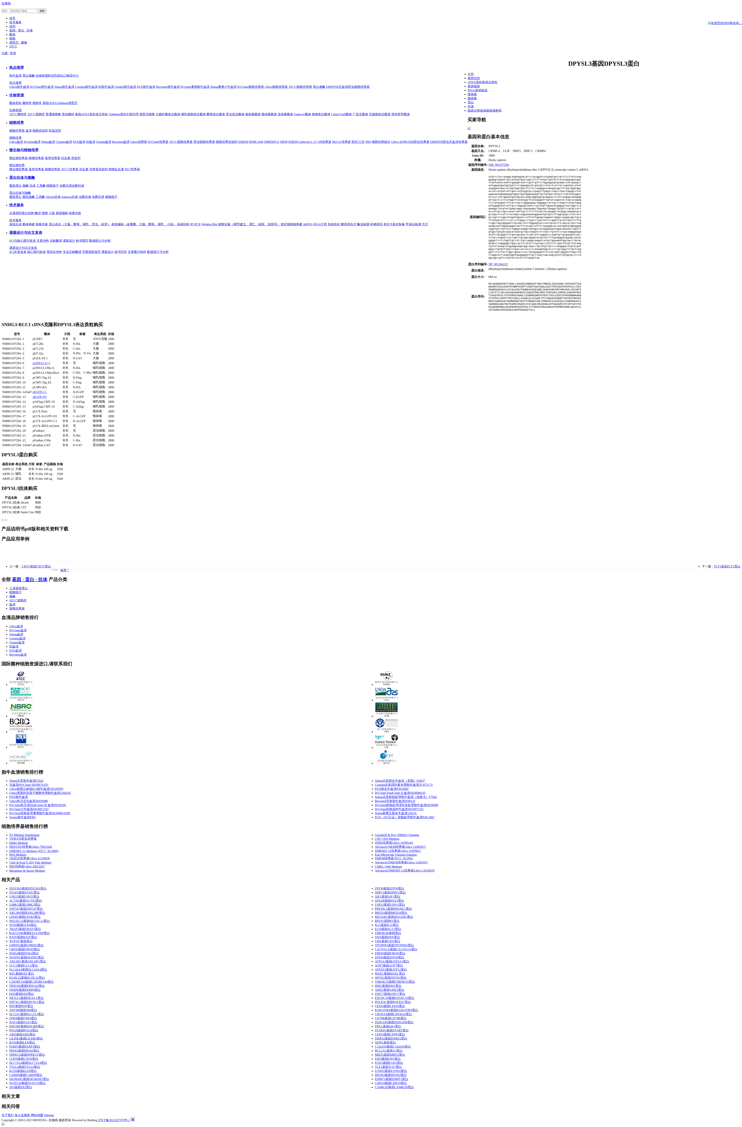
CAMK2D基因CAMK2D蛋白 (394, 1087)
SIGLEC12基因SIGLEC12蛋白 (29, 921)
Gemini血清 (103, 141)
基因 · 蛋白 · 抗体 (30, 579)
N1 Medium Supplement (24, 835)
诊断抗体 (78, 185)
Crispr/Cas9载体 (341, 114)
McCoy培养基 (341, 141)
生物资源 (16, 95)
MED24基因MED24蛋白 (391, 912)
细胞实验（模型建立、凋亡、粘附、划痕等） (249, 224)
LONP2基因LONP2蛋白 (391, 1071)
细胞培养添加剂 (226, 141)
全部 (471, 74)
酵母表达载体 (216, 114)
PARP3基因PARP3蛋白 (24, 1046)
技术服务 (16, 205)
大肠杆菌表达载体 (168, 114)
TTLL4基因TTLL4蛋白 (24, 1066)
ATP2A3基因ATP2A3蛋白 (392, 961)
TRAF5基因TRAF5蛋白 (25, 929)
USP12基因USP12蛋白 (390, 904)
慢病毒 (472, 94)
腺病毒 (472, 98)
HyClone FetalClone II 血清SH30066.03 (400, 793)
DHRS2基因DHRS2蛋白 (391, 1038)
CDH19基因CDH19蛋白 (391, 1083)
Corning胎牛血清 (86, 86)
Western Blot (209, 224)
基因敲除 (474, 86)
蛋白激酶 (28, 75)
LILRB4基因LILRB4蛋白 (26, 1038)
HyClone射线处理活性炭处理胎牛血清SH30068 (406, 805)
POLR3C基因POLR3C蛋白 (393, 1002)
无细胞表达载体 (380, 114)
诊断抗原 (66, 185)
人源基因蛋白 (18, 588)
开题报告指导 (91, 252)
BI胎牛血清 (106, 86)
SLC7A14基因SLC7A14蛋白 (28, 1062)
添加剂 (75, 158)
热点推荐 (16, 67)
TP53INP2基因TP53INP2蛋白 (394, 945)
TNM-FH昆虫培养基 (23, 838)
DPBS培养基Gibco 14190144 (394, 842)
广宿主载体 (360, 114)
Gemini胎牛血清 (125, 86)
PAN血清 (79, 141)
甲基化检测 (413, 224)
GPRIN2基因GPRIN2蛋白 (26, 945)
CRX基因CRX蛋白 (387, 941)
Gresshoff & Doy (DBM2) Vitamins (397, 835)
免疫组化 (334, 224)
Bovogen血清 (120, 141)
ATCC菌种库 (18, 114)
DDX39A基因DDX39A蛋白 (27, 888)
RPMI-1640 (256, 141)
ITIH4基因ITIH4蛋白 (23, 1018)
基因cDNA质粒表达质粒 (91, 114)
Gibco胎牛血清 (19, 86)
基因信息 (474, 78)
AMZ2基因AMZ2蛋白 (389, 989)
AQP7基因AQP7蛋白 (389, 965)
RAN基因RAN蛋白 (22, 1042)
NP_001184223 (498, 264)
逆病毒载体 (285, 114)
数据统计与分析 (100, 240)
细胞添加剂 (40, 130)
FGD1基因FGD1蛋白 (389, 1062)
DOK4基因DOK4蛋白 (24, 953)
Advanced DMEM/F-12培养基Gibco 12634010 (404, 870)
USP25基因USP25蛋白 (24, 896)
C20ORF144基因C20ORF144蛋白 (31, 981)
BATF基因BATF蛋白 (23, 937)
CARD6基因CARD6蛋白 (26, 1075)
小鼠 (52, 213)
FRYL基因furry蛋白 (388, 1026)
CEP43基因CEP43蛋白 (390, 1006)
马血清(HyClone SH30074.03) (28, 784)
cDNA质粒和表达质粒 (483, 82)
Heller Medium (18, 843)
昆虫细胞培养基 (204, 141)
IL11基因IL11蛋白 (387, 925)
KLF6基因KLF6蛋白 (23, 1071)
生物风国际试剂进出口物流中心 (57, 75)
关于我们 (8, 1115)
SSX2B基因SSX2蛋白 (389, 900)
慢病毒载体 (269, 114)
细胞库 (37, 103)
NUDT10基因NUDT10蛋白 (27, 1083)
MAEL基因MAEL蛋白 (390, 973)
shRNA (307, 224)
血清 (29, 130)
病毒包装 (75, 213)
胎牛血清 (15, 75)
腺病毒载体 (253, 114)
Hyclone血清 (32, 141)
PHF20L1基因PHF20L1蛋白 (393, 908)
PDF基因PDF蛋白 (21, 1006)
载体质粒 (15, 103)
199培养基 (324, 141)
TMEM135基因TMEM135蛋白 (395, 981)
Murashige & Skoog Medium (27, 870)
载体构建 (28, 224)
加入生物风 (22, 1115)
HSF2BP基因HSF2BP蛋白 (26, 1026)
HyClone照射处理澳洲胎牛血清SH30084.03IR (39, 813)
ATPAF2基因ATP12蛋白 (391, 969)
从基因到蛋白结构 (21, 213)
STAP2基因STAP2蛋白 (24, 892)
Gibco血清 (16, 141)
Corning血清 (64, 141)
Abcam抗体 (53, 196)
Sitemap (49, 1115)
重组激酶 (28, 196)
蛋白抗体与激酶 (22, 178)
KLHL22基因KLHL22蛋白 (27, 977)
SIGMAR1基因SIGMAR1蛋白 (29, 1079)
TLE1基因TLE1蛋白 (388, 1066)
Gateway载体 (302, 114)
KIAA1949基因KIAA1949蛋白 (29, 933)
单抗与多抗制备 (394, 224)
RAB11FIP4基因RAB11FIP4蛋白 (396, 1010)
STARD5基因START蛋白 (392, 1030)
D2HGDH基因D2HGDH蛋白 (394, 1022)
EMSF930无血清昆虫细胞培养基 (348, 86)
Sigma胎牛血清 (64, 86)
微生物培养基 (18, 158)
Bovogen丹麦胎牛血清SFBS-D (395, 801)
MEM (284, 141)
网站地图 (37, 1115)
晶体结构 (183, 224)
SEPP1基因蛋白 (385, 1042)
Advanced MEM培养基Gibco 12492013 (400, 846)
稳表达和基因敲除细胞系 (485, 110)
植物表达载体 (321, 114)
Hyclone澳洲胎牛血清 (194, 86)
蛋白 (471, 102)
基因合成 (15, 224)
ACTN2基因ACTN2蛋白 (25, 900)
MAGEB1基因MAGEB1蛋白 (394, 916)
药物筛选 (376, 224)
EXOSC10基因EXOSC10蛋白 (394, 998)
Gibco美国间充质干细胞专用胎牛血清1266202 (40, 793)
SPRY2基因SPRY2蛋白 (390, 892)
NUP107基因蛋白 (21, 941)
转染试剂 (55, 130)
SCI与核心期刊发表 (22, 240)
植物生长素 (116, 169)
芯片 (425, 224)
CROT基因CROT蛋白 (36, 566)
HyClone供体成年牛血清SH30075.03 (399, 809)
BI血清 (90, 141)
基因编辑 (62, 213)
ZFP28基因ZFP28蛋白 (389, 957)
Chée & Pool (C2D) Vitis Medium (30, 862)
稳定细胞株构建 (291, 224)
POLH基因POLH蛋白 (23, 1030)
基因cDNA (50, 103)
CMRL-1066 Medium (388, 866)
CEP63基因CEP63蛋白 (390, 1034)
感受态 (72, 103)
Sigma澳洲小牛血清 (223, 86)
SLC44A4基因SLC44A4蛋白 (28, 969)
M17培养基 (132, 169)
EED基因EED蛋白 (21, 994)
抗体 (32, 185)
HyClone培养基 (158, 141)
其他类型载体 (400, 114)
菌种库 (27, 103)
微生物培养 (17, 165)
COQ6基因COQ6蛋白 (23, 1058)
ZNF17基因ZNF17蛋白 (390, 994)
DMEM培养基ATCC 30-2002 (394, 858)
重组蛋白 (15, 185)
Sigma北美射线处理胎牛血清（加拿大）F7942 (406, 797)
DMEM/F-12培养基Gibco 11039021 (398, 850)
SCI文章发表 (17, 252)
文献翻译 (56, 240)
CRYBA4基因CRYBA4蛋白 (393, 1014)
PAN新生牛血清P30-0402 (391, 788)
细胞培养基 (17, 130)
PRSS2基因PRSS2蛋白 (24, 1050)
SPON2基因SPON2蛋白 (391, 977)
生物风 (6, 3)
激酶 (25, 185)
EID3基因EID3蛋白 (388, 1058)
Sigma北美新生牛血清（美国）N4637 (400, 780)
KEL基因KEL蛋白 (21, 973)
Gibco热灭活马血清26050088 (28, 801)
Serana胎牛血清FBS (22, 817)
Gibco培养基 (138, 141)
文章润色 (43, 240)
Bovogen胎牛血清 (168, 86)
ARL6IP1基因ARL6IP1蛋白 (27, 961)
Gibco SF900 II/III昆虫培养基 (410, 141)
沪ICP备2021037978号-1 (114, 1120)
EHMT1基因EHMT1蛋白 (391, 1079)
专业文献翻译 (72, 252)
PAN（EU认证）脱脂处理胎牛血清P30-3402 (404, 817)
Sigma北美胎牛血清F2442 (26, 780)
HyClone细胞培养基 (250, 86)
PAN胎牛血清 (146, 86)
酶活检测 (363, 224)
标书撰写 (82, 240)
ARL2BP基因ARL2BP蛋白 (27, 912)
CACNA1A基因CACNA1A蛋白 (396, 949)
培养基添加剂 (98, 169)
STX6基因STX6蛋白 (23, 925)
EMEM (293, 141)
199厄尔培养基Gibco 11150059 (29, 858)
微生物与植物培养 (24, 150)
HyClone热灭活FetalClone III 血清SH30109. (37, 805)
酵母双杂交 (348, 224)
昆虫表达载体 (235, 114)
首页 (12, 18)
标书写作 (121, 252)
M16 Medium (17, 854)
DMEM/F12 (271, 141)
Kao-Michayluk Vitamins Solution (396, 854)
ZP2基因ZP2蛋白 (20, 1087)
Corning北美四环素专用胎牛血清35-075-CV (404, 784)
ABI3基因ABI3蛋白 (22, 1034)
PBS (368, 141)
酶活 (38, 213)
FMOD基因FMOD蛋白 (390, 953)
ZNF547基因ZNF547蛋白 (26, 908)
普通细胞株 (53, 114)
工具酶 (41, 185)
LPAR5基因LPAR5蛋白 (25, 916)
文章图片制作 (137, 252)
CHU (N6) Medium (387, 838)
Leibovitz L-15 (307, 141)
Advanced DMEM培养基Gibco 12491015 (401, 862)
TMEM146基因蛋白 (388, 933)
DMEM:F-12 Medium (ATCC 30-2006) (33, 851)
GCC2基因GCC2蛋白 (23, 965)
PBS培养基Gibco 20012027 (27, 866)
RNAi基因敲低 (478, 90)
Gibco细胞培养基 (276, 86)
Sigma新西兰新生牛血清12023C (396, 813)
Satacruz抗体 (69, 196)
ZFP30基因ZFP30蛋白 (389, 888)
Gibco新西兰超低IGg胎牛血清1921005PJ (36, 788)
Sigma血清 (48, 141)
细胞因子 (52, 185)
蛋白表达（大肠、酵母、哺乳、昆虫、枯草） (80, 224)
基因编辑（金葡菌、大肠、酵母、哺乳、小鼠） (143, 224)
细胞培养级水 (381, 141)
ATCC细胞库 (36, 114)
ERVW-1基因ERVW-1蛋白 (26, 1002)
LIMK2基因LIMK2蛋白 (25, 904)
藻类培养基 (52, 158)
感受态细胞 (147, 114)
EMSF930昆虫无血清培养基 (449, 141)
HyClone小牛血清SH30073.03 (29, 809)
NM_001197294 (498, 164)
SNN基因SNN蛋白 (387, 937)
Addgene (62, 103)
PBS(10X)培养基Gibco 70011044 (30, 846)
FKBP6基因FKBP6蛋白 (25, 989)
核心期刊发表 (36, 252)
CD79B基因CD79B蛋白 (391, 1018)
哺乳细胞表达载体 (193, 114)
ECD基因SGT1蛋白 (388, 929)
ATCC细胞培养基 (300, 86)
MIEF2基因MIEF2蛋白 (390, 1054)
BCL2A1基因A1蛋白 (389, 1050)
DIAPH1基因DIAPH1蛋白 (26, 957)
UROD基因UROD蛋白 (24, 949)
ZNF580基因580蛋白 (23, 1010)
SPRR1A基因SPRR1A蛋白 (27, 1054)
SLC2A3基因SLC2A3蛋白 (26, 1014)
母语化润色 (54, 252)
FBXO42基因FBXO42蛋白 (27, 985)
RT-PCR (195, 224)
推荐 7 (64, 570)
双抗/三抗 (358, 141)
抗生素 (65, 158)
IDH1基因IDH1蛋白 (388, 985)
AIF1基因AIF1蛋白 (387, 896)
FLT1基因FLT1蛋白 (727, 566)
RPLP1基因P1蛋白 (387, 921)
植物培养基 (36, 158)
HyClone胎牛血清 (42, 86)
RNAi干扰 (320, 224)
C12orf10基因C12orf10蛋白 (393, 1046)
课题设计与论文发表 (25, 233)
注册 (5, 53)
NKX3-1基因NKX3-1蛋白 (26, 998)
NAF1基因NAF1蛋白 (23, 1022)
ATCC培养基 (69, 169)
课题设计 (69, 240)
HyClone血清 (18, 630)
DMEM (243, 141)
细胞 (45, 213)
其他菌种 (68, 114)
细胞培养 (16, 122)
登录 (13, 53)
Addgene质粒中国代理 (124, 114)
